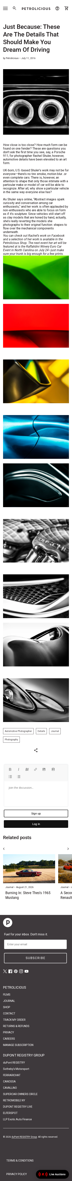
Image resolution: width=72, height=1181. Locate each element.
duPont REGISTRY (14, 1062)
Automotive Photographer (18, 731)
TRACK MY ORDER (14, 1019)
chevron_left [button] (4, 849)
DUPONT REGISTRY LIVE (17, 1106)
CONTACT (9, 1013)
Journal (55, 731)
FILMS (6, 994)
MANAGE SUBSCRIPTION (18, 1045)
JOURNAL (9, 1000)
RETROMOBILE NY (14, 1100)
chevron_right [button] (68, 849)
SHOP (6, 1007)
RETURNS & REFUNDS (16, 1026)
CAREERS (9, 1038)
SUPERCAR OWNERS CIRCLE (20, 1094)
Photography (11, 739)
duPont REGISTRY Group (24, 1137)
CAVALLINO (10, 1087)
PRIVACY (8, 1032)
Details (41, 731)
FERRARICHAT (12, 1075)
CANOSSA (9, 1081)
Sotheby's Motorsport (16, 1068)
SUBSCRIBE (35, 958)
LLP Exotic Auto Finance (17, 1119)
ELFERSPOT (10, 1113)
